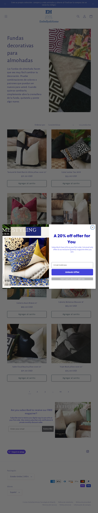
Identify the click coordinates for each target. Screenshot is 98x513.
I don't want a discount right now (72, 279)
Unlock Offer (72, 272)
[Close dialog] (92, 227)
